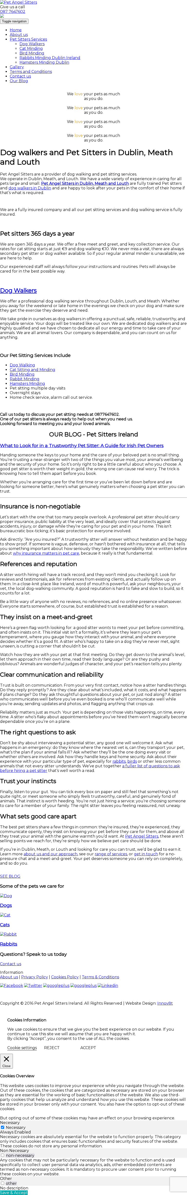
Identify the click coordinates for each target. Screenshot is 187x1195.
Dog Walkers (32, 44)
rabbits (119, 761)
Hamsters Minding (27, 383)
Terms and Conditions (31, 71)
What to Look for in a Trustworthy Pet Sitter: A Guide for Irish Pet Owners (82, 445)
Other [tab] (6, 1178)
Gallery (17, 67)
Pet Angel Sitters (141, 836)
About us (19, 34)
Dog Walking (22, 365)
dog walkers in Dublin (30, 188)
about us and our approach (50, 854)
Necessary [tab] (10, 1122)
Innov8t (165, 1003)
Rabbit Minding (24, 379)
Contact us (20, 76)
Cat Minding (31, 48)
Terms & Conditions (100, 977)
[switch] (2, 1155)
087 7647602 (12, 11)
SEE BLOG (10, 876)
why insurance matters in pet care (46, 553)
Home (16, 30)
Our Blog (19, 81)
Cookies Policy (65, 977)
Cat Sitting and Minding (32, 369)
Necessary (16, 1127)
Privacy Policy (34, 977)
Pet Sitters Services (28, 39)
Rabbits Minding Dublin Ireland (49, 57)
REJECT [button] (52, 1047)
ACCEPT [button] (88, 1047)
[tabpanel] (93, 1141)
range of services (111, 854)
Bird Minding (31, 53)
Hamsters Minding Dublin (44, 62)
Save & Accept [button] (14, 1192)
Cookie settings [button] (22, 1047)
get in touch (146, 854)
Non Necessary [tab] (14, 1150)
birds (132, 761)
